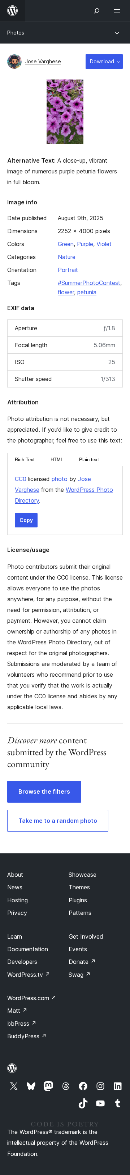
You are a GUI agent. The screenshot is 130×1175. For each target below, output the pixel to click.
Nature (66, 256)
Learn (14, 936)
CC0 (20, 478)
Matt (17, 1010)
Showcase (82, 874)
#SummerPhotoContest (89, 282)
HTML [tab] (57, 459)
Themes (79, 887)
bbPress (21, 1023)
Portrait (68, 269)
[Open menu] (118, 11)
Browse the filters (44, 791)
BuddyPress (27, 1036)
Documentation (27, 949)
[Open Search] (97, 11)
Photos (15, 33)
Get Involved (86, 936)
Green (66, 244)
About (15, 874)
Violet (104, 244)
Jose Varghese (43, 61)
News (14, 887)
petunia (86, 292)
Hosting (17, 900)
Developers (22, 961)
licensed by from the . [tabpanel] (64, 489)
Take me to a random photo (57, 820)
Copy (26, 520)
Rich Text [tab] (25, 459)
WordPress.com (31, 998)
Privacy (17, 912)
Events (78, 949)
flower (66, 292)
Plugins (78, 900)
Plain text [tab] (89, 459)
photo (60, 478)
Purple (85, 244)
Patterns (80, 912)
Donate (82, 961)
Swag (80, 974)
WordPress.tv (28, 974)
